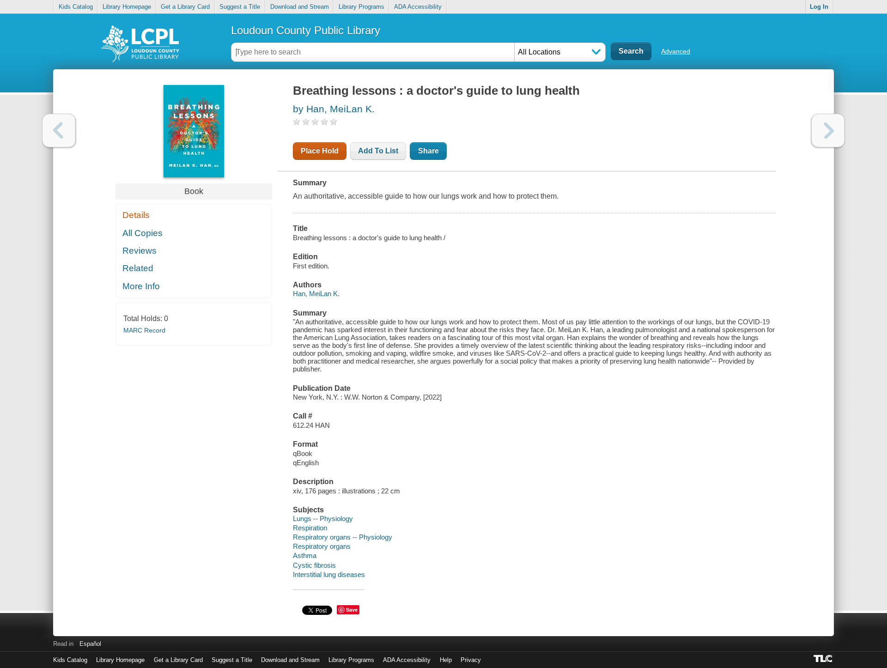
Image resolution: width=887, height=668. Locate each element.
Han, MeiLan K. (316, 294)
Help (446, 659)
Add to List (378, 151)
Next (828, 130)
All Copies (142, 233)
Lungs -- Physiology (323, 518)
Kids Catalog (76, 6)
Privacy (471, 659)
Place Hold (320, 151)
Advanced (675, 51)
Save (352, 609)
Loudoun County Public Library (305, 30)
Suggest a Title (239, 6)
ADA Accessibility (418, 6)
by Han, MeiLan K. (334, 108)
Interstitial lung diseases (329, 574)
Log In (819, 6)
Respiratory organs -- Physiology (342, 537)
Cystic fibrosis (314, 565)
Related (137, 268)
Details (136, 215)
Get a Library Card (185, 6)
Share (428, 151)
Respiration (310, 528)
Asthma (304, 555)
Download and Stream (299, 6)
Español (90, 643)
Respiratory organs (322, 546)
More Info (141, 286)
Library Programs (361, 6)
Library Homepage (127, 6)
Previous (59, 130)
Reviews (139, 250)
